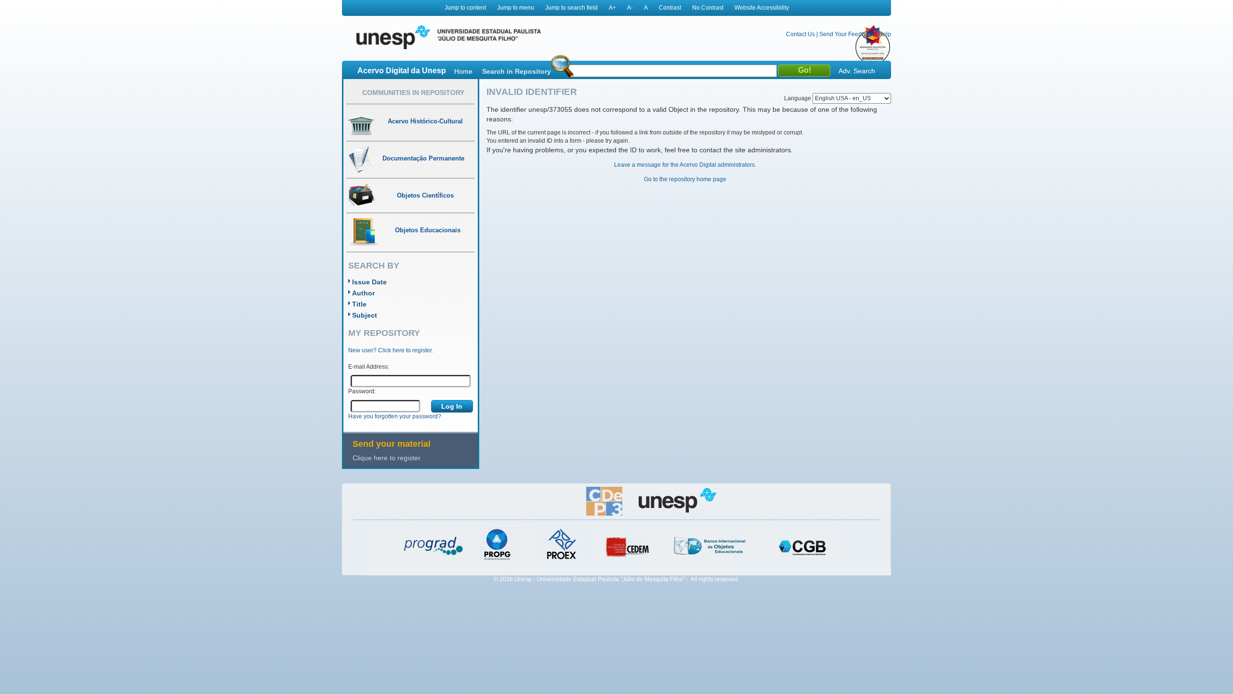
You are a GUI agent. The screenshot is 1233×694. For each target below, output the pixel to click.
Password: (362, 391)
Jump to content (465, 7)
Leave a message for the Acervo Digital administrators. (685, 164)
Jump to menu (515, 7)
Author (363, 293)
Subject (364, 315)
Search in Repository (516, 71)
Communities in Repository (413, 92)
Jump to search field (571, 7)
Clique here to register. (387, 458)
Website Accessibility (762, 7)
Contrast (670, 7)
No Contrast (707, 7)
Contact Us (800, 34)
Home (463, 71)
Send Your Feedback (846, 34)
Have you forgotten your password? (394, 416)
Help (885, 34)
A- (630, 7)
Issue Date (369, 282)
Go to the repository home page (685, 179)
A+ (612, 7)
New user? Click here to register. (390, 350)
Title (359, 304)
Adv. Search (857, 71)
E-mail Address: (368, 366)
